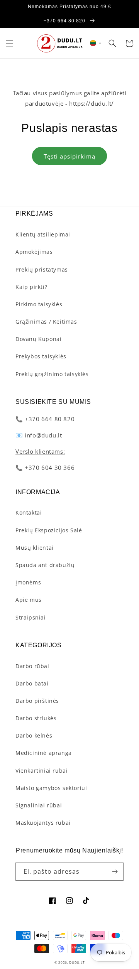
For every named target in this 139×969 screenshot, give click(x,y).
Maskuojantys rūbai (43, 822)
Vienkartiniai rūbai (41, 770)
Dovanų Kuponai (38, 339)
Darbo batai (32, 683)
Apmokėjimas (34, 251)
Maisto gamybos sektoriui (51, 788)
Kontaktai (28, 512)
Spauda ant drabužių (45, 565)
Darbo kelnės (33, 735)
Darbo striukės (35, 718)
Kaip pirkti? (31, 286)
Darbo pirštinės (37, 700)
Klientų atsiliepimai (42, 234)
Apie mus (28, 599)
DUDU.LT (77, 962)
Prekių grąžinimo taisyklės (52, 374)
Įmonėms (28, 582)
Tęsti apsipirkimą (69, 156)
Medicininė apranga (43, 752)
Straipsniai (30, 617)
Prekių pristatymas (41, 269)
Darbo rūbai (32, 666)
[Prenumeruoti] (114, 872)
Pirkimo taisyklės (38, 304)
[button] (9, 43)
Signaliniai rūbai (38, 805)
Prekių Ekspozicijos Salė (48, 530)
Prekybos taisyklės (40, 356)
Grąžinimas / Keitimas (46, 321)
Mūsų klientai (34, 547)
